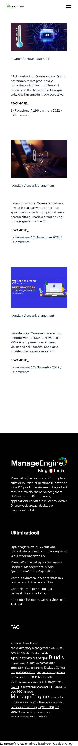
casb (22, 663)
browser (15, 663)
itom (15, 686)
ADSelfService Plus (31, 653)
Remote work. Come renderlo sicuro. (33, 323)
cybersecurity (45, 662)
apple (45, 653)
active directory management (30, 648)
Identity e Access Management (32, 185)
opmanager (48, 707)
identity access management (26, 682)
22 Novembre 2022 (46, 237)
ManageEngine (30, 696)
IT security (58, 687)
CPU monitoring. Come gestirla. (36, 66)
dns (13, 672)
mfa (60, 697)
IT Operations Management (30, 58)
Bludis (56, 657)
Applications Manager (29, 658)
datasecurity (17, 667)
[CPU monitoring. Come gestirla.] (39, 37)
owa (23, 712)
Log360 (17, 691)
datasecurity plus (34, 667)
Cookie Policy (62, 743)
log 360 (28, 691)
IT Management (52, 681)
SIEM (32, 716)
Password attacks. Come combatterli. (37, 193)
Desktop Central (55, 667)
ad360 (60, 648)
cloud (31, 662)
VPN (46, 716)
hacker (42, 677)
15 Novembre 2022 (46, 367)
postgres (31, 712)
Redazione (22, 110)
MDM (53, 697)
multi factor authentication (24, 702)
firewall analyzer (20, 677)
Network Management (50, 702)
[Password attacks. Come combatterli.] (39, 159)
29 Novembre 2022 (46, 110)
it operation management (35, 687)
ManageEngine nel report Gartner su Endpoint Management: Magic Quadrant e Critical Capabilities (36, 567)
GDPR (33, 677)
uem (40, 716)
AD (53, 648)
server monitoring (19, 716)
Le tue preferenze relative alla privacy (25, 743)
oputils (15, 711)
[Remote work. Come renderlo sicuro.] (39, 287)
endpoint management (51, 672)
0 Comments (20, 115)
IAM (50, 677)
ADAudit (15, 653)
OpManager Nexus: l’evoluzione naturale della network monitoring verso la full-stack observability (39, 551)
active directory (24, 643)
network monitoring (24, 707)
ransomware (43, 712)
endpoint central (25, 672)
